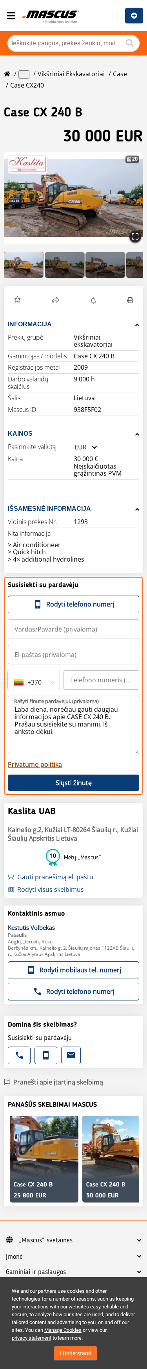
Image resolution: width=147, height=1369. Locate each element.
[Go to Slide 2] (65, 265)
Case (120, 74)
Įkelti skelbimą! (134, 15)
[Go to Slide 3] (105, 265)
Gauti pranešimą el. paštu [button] (55, 877)
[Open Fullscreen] (135, 236)
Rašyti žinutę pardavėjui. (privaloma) (56, 701)
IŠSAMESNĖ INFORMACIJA (49, 508)
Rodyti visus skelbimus (50, 889)
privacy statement (31, 1338)
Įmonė (14, 1256)
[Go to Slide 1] (24, 265)
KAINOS (20, 433)
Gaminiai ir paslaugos (36, 1272)
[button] (73, 198)
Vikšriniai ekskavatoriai (71, 74)
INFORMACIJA (30, 324)
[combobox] (74, 447)
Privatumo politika (35, 764)
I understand (75, 1353)
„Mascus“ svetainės (46, 1240)
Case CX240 (27, 85)
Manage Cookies (63, 1330)
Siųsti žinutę (74, 782)
